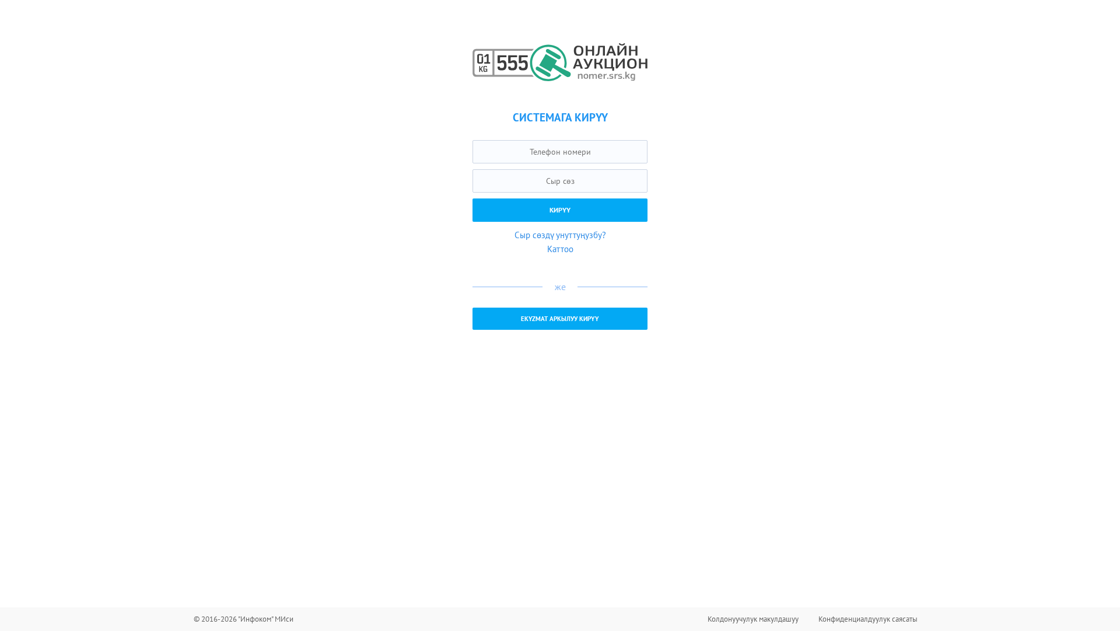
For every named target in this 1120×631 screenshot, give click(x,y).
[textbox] (560, 151)
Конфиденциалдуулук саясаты (868, 619)
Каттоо (560, 249)
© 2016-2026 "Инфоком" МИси (243, 619)
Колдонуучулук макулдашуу (753, 619)
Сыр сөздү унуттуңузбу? (560, 234)
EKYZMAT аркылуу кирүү (560, 319)
